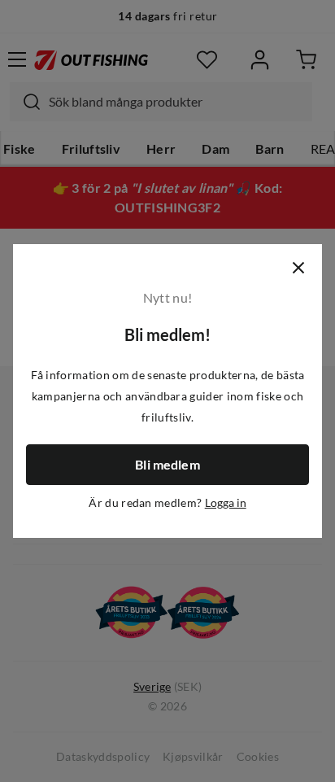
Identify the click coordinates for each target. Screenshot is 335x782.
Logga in (225, 502)
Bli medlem (167, 464)
